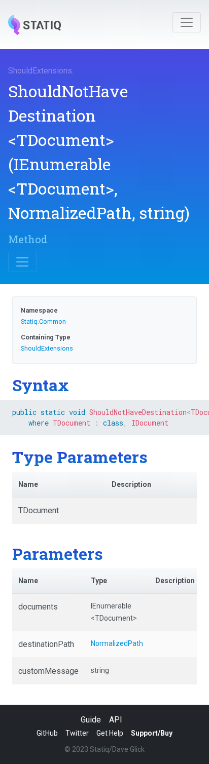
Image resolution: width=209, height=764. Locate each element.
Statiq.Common (43, 321)
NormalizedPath (117, 643)
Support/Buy (151, 733)
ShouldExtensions (40, 70)
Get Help (109, 733)
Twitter (77, 733)
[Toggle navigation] (186, 22)
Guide (91, 719)
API (115, 719)
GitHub (47, 733)
